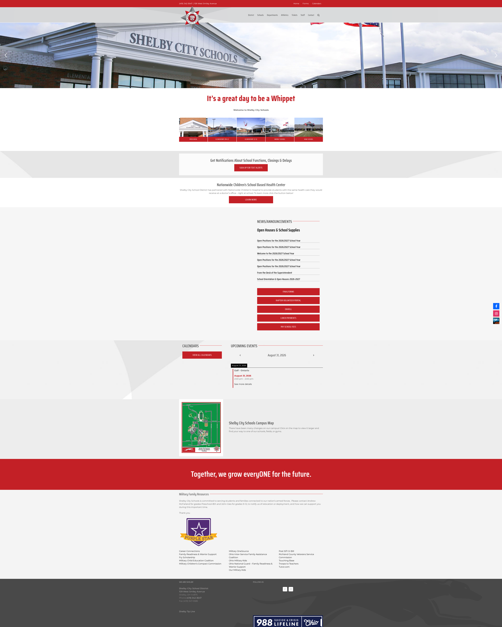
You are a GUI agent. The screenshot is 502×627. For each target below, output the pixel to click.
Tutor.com (284, 567)
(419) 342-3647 (185, 3)
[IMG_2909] (222, 118)
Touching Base (286, 560)
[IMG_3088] (193, 118)
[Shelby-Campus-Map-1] (201, 400)
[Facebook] (285, 589)
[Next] (313, 355)
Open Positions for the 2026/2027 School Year (278, 240)
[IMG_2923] (280, 118)
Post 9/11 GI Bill (286, 551)
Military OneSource (239, 551)
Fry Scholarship (187, 557)
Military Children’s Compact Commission (200, 563)
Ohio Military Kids (238, 560)
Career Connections (189, 551)
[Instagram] (291, 589)
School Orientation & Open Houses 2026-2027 (278, 279)
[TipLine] (496, 321)
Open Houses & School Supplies (278, 230)
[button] (318, 14)
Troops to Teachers (288, 563)
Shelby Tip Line (187, 611)
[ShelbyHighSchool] (308, 118)
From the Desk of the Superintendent (274, 273)
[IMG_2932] (251, 118)
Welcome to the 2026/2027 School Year (275, 253)
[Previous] (240, 355)
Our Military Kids (237, 570)
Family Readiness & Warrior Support (198, 554)
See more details (243, 384)
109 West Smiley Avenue (205, 3)
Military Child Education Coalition (196, 560)
